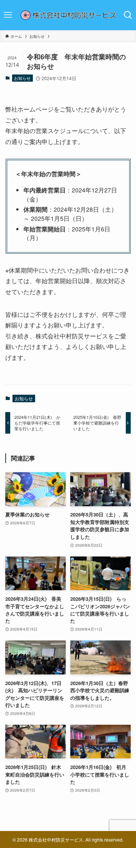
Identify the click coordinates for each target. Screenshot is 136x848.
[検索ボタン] (128, 15)
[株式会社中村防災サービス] (68, 15)
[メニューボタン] (8, 15)
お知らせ (22, 78)
